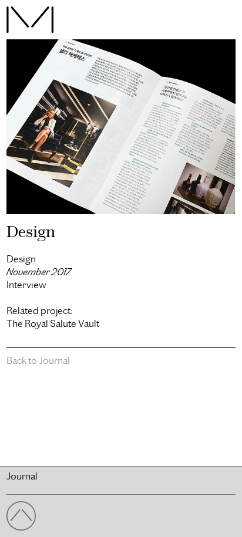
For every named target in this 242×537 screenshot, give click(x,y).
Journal (22, 476)
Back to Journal (38, 360)
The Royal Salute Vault (52, 323)
